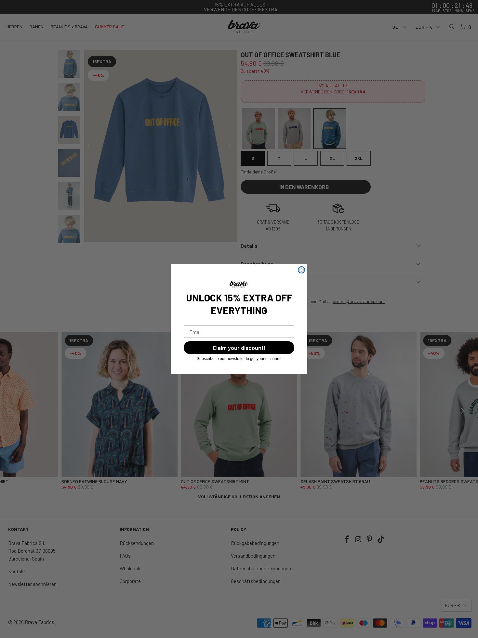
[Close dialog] (301, 270)
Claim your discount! (239, 347)
